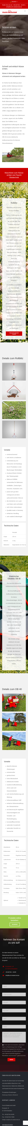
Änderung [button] (4, 1095)
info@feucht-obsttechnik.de (14, 7)
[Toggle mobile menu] (25, 11)
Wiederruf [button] (15, 1095)
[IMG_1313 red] (14, 733)
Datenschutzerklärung (10, 1053)
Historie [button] (10, 1095)
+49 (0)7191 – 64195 (10, 972)
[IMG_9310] (14, 694)
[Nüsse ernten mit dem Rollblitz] (14, 363)
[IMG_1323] (14, 713)
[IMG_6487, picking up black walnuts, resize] (13, 148)
